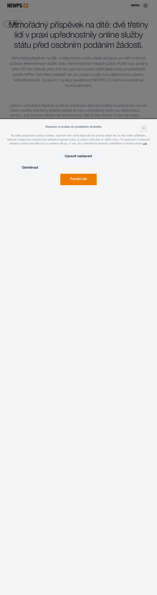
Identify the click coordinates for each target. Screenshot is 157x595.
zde (145, 144)
